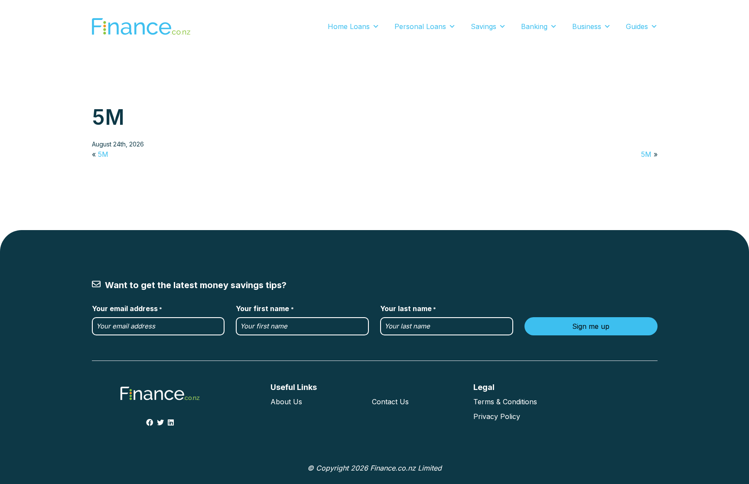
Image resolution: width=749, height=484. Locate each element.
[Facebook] (149, 422)
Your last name (408, 308)
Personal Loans (420, 26)
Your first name (264, 308)
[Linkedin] (171, 422)
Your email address (127, 308)
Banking (534, 26)
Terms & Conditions (505, 401)
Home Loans (349, 26)
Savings (483, 26)
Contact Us (390, 401)
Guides (637, 26)
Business (586, 26)
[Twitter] (160, 422)
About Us (286, 401)
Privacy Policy (496, 416)
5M (103, 154)
